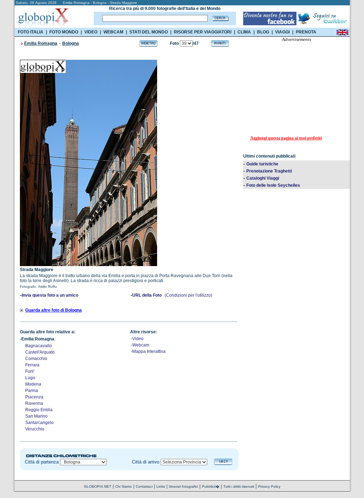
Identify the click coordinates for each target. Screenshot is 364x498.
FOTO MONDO (63, 32)
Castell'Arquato (40, 352)
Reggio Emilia (39, 409)
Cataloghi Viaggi (262, 178)
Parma (31, 390)
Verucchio (34, 429)
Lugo (30, 377)
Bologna (70, 43)
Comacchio (36, 358)
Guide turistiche (262, 163)
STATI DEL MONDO (148, 32)
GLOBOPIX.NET (97, 486)
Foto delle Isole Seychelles (273, 185)
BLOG (263, 32)
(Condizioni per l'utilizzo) (188, 295)
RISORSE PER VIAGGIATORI (202, 32)
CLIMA (244, 32)
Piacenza (34, 396)
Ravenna (34, 403)
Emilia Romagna (40, 43)
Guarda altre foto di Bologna (53, 310)
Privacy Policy (269, 486)
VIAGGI (282, 32)
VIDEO (90, 32)
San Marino (36, 416)
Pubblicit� (210, 486)
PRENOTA (306, 32)
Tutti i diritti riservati (238, 486)
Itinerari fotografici (183, 486)
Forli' (29, 371)
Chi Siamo (123, 486)
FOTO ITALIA (30, 32)
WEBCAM (113, 32)
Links (160, 486)
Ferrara (32, 364)
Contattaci (144, 486)
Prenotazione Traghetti (269, 171)
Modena (33, 384)
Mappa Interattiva (149, 351)
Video (138, 338)
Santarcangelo (39, 422)
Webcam (140, 345)
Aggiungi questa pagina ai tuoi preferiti (286, 138)
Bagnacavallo (38, 345)
